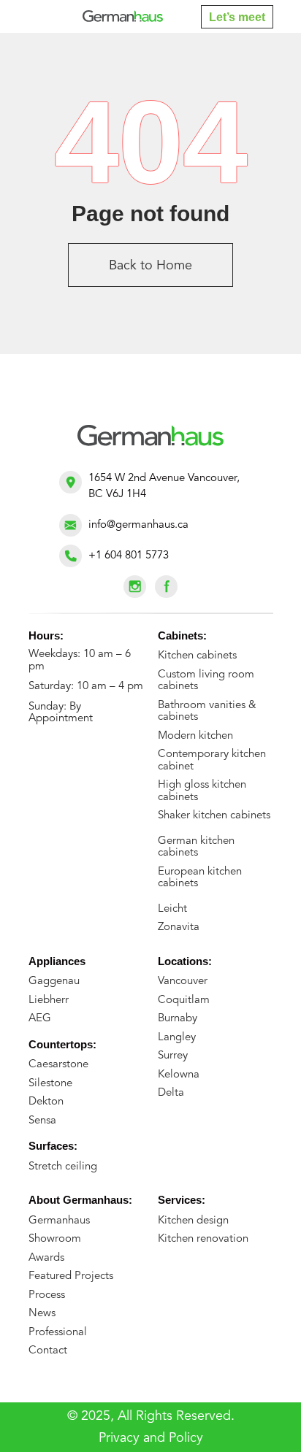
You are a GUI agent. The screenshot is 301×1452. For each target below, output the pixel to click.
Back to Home (150, 265)
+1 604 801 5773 (128, 555)
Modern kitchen (195, 736)
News (42, 1313)
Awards (46, 1258)
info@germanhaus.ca (138, 525)
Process (46, 1295)
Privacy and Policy (151, 1438)
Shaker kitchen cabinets (214, 815)
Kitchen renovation (203, 1239)
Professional (57, 1332)
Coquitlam (184, 1000)
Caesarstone (58, 1064)
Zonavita (178, 927)
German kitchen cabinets (196, 847)
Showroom (54, 1239)
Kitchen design (193, 1220)
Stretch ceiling (62, 1166)
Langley (177, 1037)
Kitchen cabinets (197, 655)
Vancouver (182, 981)
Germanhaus (59, 1220)
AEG (39, 1018)
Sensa (42, 1120)
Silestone (50, 1083)
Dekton (46, 1101)
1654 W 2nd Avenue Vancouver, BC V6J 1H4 (164, 486)
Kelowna (178, 1074)
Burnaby (177, 1018)
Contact (47, 1350)
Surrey (173, 1055)
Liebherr (48, 1000)
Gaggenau (54, 981)
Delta (171, 1093)
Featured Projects (70, 1276)
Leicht (172, 909)
